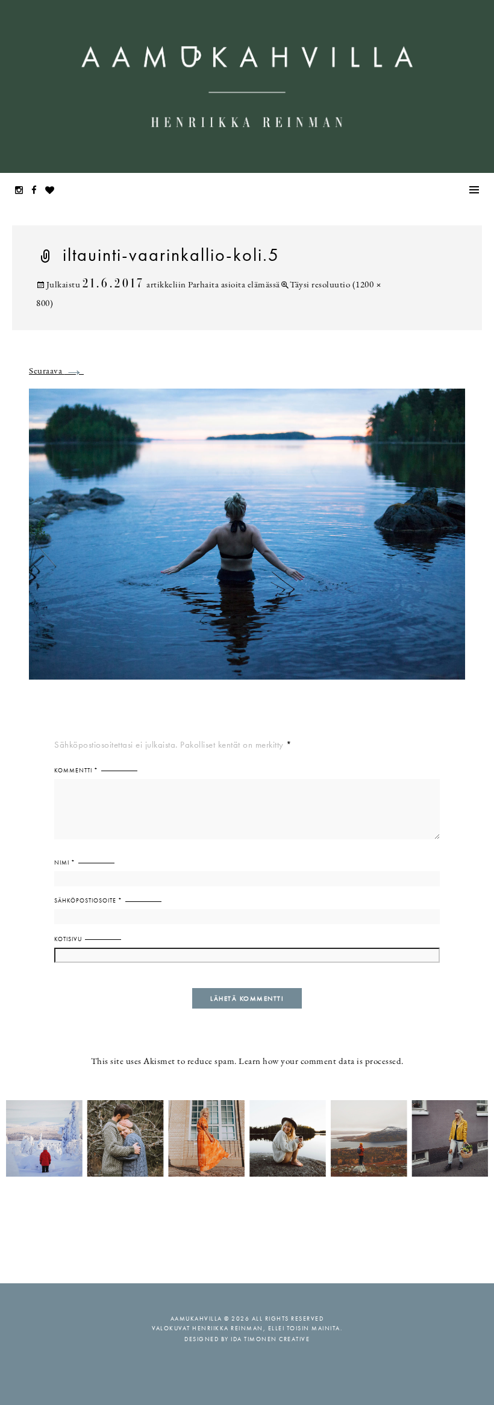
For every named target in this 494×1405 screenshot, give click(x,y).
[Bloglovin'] (53, 191)
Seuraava (56, 371)
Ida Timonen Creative (270, 1339)
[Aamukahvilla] (247, 86)
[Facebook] (37, 191)
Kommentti (76, 770)
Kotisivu (68, 939)
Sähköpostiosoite (88, 900)
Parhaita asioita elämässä (234, 285)
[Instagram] (22, 191)
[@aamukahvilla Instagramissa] (247, 1138)
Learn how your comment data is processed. (321, 1061)
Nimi (64, 862)
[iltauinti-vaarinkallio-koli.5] (247, 541)
